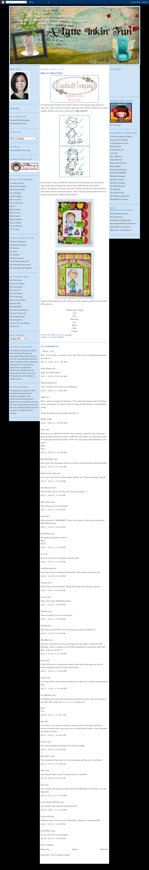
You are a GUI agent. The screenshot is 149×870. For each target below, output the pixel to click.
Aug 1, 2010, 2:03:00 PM (53, 509)
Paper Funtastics (116, 159)
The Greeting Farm (17, 316)
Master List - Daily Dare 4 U (121, 230)
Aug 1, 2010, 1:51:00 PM (53, 495)
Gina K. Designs (16, 296)
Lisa (74, 322)
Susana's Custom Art (18, 313)
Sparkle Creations (17, 258)
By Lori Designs (16, 286)
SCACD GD (14, 254)
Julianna (44, 582)
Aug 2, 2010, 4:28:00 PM (53, 838)
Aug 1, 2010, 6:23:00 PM (53, 576)
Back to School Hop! (52, 73)
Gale (42, 784)
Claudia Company (57, 337)
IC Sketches (14, 248)
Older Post (104, 849)
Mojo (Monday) (116, 217)
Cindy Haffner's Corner (119, 143)
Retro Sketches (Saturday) (120, 226)
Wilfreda (44, 611)
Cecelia (44, 597)
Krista (74, 325)
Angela (43, 677)
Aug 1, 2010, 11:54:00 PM (54, 688)
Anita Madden (15, 193)
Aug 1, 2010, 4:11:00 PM (53, 547)
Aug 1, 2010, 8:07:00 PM (53, 633)
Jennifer (44, 625)
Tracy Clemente (16, 225)
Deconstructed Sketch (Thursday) (123, 223)
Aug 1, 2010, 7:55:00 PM (53, 619)
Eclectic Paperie (16, 293)
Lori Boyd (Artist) (17, 183)
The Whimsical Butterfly (119, 196)
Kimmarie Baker (47, 459)
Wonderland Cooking (18, 123)
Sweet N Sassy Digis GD (19, 261)
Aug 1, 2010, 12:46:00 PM (54, 452)
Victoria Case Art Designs (20, 323)
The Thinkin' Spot (117, 192)
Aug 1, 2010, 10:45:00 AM (54, 376)
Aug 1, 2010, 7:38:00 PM (53, 604)
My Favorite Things (18, 300)
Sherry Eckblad (16, 219)
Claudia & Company (18, 241)
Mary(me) (74, 319)
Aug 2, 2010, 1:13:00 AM (53, 715)
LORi (43, 397)
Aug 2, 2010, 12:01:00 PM (54, 795)
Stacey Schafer (15, 222)
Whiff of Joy (14, 326)
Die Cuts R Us (15, 290)
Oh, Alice (13, 251)
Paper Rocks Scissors (118, 163)
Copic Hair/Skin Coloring (20, 150)
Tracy (74, 316)
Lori (74, 313)
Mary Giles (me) (16, 202)
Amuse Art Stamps (17, 283)
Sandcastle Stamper (117, 176)
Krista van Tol (15, 199)
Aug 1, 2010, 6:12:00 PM (53, 561)
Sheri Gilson (45, 502)
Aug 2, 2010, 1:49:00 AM (53, 735)
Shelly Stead (15, 216)
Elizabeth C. (45, 756)
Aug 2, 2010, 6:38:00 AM (53, 749)
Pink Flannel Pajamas (118, 169)
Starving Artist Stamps (19, 309)
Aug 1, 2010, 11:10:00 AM (54, 390)
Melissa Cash (15, 212)
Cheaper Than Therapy (119, 139)
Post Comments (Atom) (61, 854)
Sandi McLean (46, 568)
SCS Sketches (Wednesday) (120, 220)
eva (42, 554)
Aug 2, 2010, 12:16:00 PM (54, 810)
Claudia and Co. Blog (74, 310)
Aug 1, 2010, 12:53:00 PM (54, 466)
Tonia (43, 770)
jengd (43, 660)
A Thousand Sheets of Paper (121, 136)
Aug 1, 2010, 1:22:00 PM (53, 481)
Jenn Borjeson (46, 487)
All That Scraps (16, 280)
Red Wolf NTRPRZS (118, 172)
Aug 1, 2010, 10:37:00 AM (54, 362)
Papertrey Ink (15, 303)
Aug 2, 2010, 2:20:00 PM (53, 824)
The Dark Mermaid (117, 186)
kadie (43, 516)
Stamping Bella (16, 306)
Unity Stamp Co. (16, 319)
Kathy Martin (46, 368)
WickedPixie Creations (119, 199)
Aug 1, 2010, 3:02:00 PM (53, 527)
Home (74, 849)
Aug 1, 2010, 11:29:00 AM (54, 423)
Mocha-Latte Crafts (48, 473)
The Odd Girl (115, 189)
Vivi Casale (14, 229)
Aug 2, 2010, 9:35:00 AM (53, 778)
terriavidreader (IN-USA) (50, 802)
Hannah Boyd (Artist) (18, 186)
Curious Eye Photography (20, 120)
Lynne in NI (45, 816)
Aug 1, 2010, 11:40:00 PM (54, 671)
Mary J (12, 206)
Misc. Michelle (116, 156)
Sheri (74, 328)
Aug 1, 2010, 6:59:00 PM (53, 590)
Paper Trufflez (115, 166)
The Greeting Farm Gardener (21, 268)
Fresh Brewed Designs (18, 244)
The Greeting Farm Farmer (20, 264)
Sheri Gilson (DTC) (17, 189)
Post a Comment (47, 844)
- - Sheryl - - (45, 351)
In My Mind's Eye (117, 149)
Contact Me (14, 108)
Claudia (74, 331)
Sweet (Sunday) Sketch (119, 213)
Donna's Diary (115, 146)
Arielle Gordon (16, 196)
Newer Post (45, 849)
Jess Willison (46, 830)
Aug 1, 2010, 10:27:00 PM (54, 653)
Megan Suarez (15, 209)
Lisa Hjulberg (46, 695)
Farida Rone (45, 533)
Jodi (42, 721)
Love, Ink (114, 153)
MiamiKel (45, 640)
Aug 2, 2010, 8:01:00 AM (53, 764)
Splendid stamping (117, 182)
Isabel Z (44, 741)
